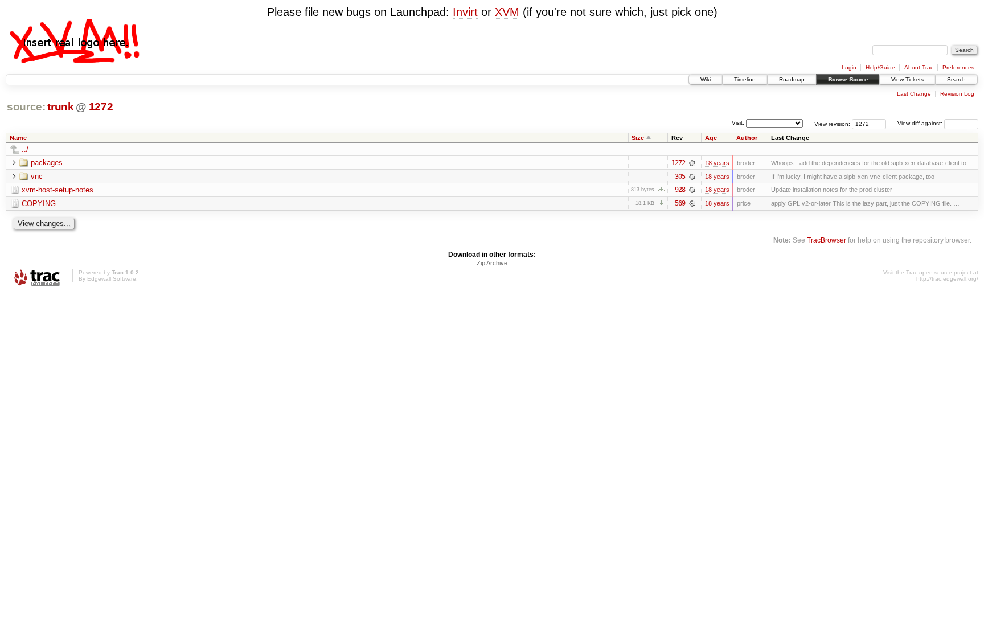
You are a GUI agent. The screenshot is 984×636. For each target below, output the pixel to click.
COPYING (39, 203)
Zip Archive (492, 263)
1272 (101, 107)
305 (680, 176)
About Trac (918, 67)
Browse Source (848, 79)
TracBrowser (826, 240)
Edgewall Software (111, 279)
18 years (717, 162)
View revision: (832, 123)
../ (25, 149)
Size (638, 137)
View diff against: (920, 123)
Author (746, 137)
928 (680, 190)
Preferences (958, 67)
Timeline (745, 79)
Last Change (914, 94)
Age (711, 137)
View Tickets (907, 79)
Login (849, 67)
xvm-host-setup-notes (57, 190)
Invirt (465, 12)
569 (680, 203)
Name (18, 137)
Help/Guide (880, 67)
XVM (507, 12)
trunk (60, 107)
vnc (37, 176)
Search (956, 79)
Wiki (705, 79)
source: (26, 107)
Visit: (738, 123)
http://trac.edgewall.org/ (947, 279)
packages (47, 162)
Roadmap (792, 79)
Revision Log (957, 94)
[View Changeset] (692, 163)
